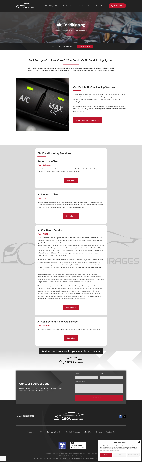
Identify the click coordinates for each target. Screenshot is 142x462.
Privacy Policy (122, 458)
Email (101, 373)
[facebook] (120, 416)
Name (77, 373)
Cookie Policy (116, 458)
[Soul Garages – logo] (69, 413)
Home (57, 31)
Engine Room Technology (75, 455)
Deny (119, 454)
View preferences (133, 454)
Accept (106, 454)
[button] (139, 442)
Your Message (80, 381)
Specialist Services (67, 31)
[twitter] (124, 416)
